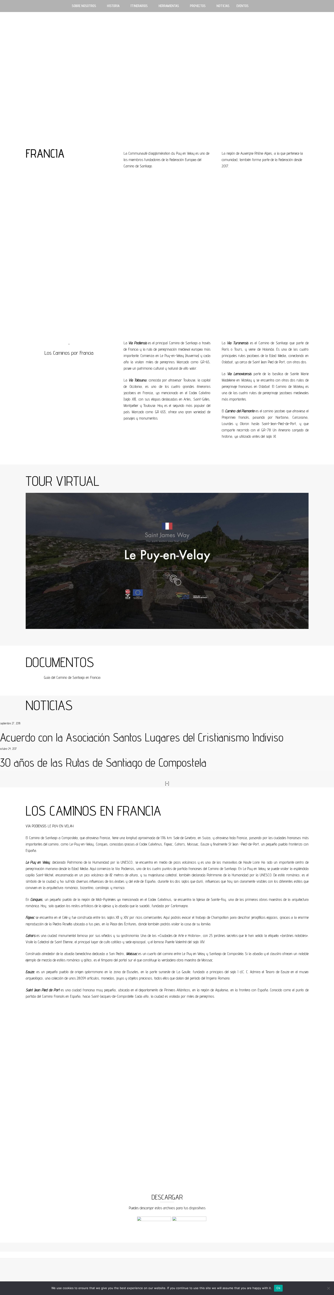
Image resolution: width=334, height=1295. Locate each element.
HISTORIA (113, 6)
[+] (167, 783)
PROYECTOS (198, 6)
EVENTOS (243, 6)
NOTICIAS (223, 6)
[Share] (312, 7)
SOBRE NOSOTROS (84, 6)
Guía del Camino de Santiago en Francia (72, 677)
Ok (278, 1288)
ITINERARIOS (139, 6)
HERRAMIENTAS (169, 6)
